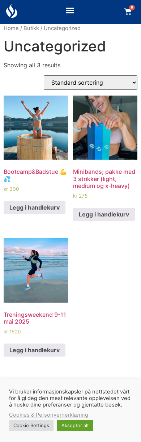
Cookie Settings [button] (31, 425)
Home (11, 28)
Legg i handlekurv (34, 207)
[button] (70, 10)
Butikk (31, 28)
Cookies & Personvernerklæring (48, 415)
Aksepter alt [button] (75, 425)
